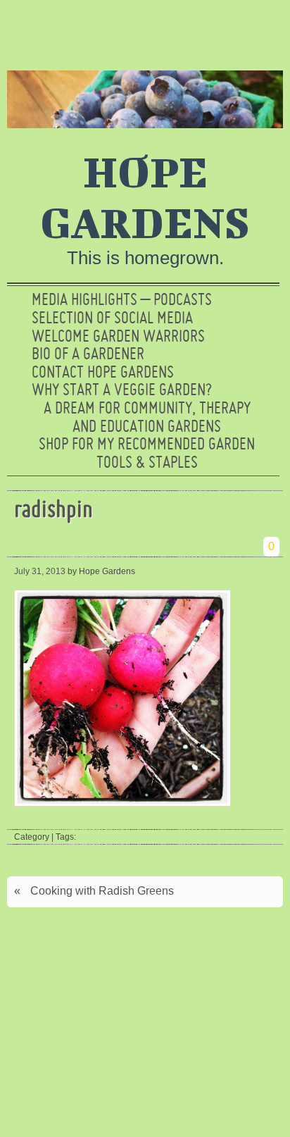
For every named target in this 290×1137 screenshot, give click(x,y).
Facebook (219, 31)
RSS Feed (264, 31)
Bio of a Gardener (88, 355)
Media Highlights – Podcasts (122, 301)
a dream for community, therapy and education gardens (147, 418)
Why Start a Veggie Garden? (122, 391)
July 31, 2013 (39, 571)
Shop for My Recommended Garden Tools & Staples (147, 454)
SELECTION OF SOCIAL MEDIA (112, 319)
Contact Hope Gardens (103, 373)
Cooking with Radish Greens (102, 891)
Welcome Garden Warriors (118, 337)
